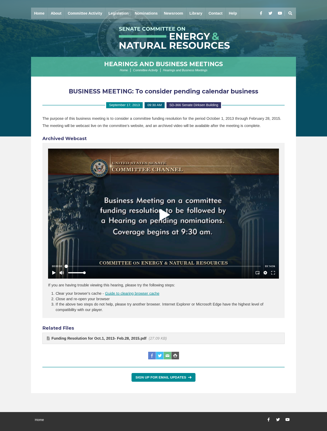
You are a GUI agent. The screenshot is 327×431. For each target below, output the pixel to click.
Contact (216, 13)
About (56, 13)
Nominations (146, 13)
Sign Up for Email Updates (160, 377)
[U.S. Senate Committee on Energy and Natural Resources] (163, 38)
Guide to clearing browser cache (132, 293)
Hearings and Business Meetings (163, 64)
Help (233, 13)
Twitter (160, 355)
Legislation (118, 13)
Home (39, 13)
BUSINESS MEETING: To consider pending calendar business (163, 91)
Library (195, 13)
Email (167, 355)
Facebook (152, 355)
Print (175, 355)
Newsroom (173, 13)
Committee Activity (85, 13)
